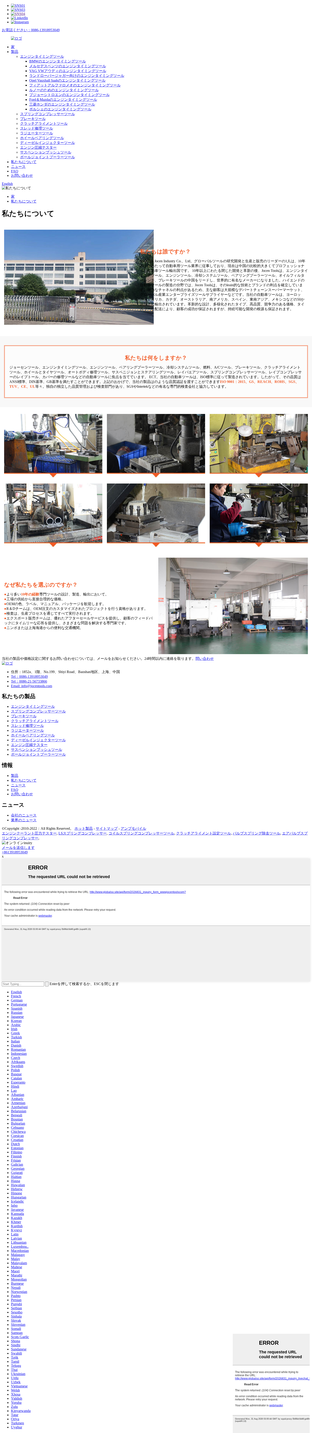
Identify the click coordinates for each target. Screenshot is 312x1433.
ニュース (18, 167)
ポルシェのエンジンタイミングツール (60, 109)
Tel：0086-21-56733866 (29, 681)
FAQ (14, 171)
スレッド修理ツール (36, 128)
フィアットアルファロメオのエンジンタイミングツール (75, 85)
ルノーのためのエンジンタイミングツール (64, 90)
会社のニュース (24, 815)
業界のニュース (24, 820)
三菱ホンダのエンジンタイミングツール (62, 104)
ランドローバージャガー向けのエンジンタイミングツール (76, 76)
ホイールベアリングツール (42, 138)
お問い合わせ (22, 175)
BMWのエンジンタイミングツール (57, 61)
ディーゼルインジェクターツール (47, 143)
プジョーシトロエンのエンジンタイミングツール (69, 95)
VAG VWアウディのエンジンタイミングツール (67, 71)
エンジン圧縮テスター (38, 147)
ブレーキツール (33, 119)
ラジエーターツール (36, 133)
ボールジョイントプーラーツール (47, 157)
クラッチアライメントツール (44, 123)
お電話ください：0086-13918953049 (31, 30)
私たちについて (24, 162)
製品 (14, 52)
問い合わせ (205, 659)
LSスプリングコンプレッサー (82, 833)
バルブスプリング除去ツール (256, 833)
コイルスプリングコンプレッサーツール (141, 833)
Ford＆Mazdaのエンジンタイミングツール (63, 99)
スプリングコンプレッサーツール (47, 114)
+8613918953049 (15, 852)
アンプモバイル (133, 828)
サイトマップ (107, 828)
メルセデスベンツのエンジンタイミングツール (67, 66)
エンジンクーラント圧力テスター (29, 833)
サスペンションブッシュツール (45, 152)
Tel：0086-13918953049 (29, 677)
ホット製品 (83, 828)
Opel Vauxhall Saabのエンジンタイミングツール (67, 80)
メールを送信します (18, 848)
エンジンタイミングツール (42, 56)
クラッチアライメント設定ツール (203, 833)
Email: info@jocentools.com (31, 686)
